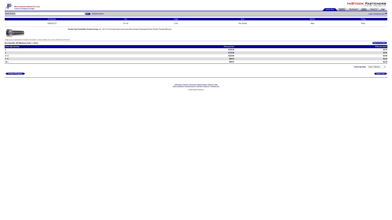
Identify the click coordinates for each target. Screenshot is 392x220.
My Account (192, 84)
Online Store (178, 84)
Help (216, 84)
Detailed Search (98, 13)
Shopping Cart (379, 14)
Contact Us (206, 86)
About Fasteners (202, 84)
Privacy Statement (178, 86)
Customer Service (190, 86)
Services (185, 84)
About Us (211, 84)
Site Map (199, 86)
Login (371, 14)
